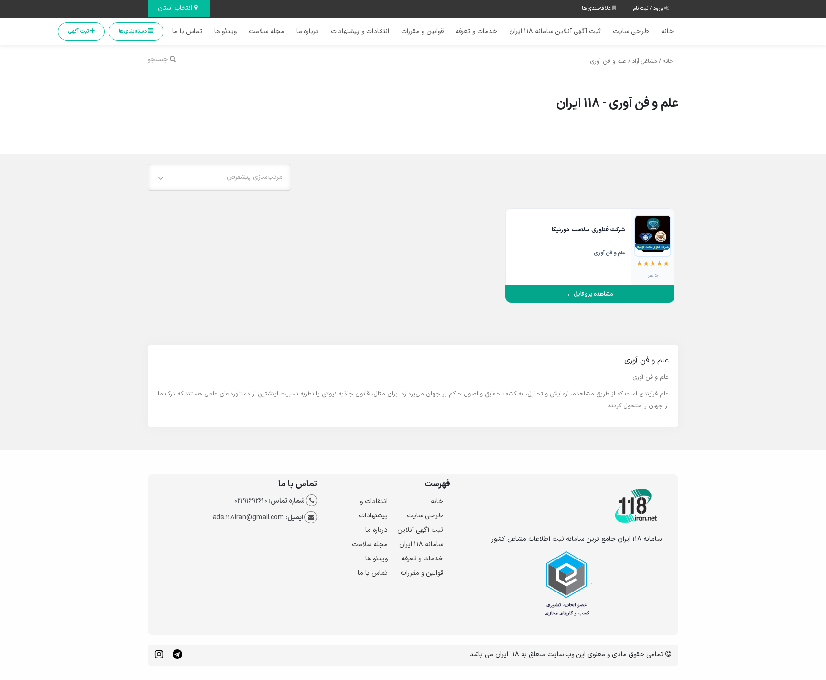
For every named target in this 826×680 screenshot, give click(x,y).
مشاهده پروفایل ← (590, 294)
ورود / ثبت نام (648, 8)
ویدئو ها (225, 31)
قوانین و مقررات (422, 31)
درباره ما (307, 31)
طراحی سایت (631, 31)
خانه (667, 31)
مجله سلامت (266, 31)
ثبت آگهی (79, 31)
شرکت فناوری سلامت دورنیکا (588, 230)
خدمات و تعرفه (476, 31)
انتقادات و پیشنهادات (360, 31)
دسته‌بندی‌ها (133, 31)
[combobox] (219, 177)
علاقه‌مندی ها (597, 8)
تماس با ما (187, 31)
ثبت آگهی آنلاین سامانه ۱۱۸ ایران (555, 31)
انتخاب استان (176, 8)
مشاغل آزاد (644, 61)
